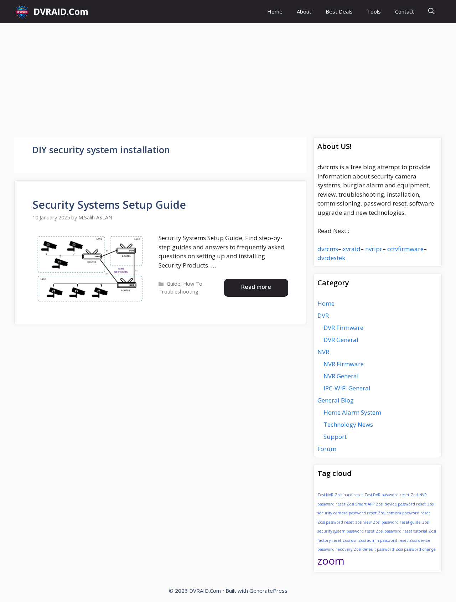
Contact (404, 11)
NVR (323, 352)
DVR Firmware (343, 327)
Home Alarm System (352, 412)
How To (192, 283)
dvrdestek (331, 258)
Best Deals (339, 11)
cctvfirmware (405, 249)
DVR (323, 315)
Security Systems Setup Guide (109, 204)
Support (335, 436)
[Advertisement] (228, 76)
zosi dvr (350, 540)
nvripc (374, 249)
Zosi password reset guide (397, 522)
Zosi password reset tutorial (401, 531)
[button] (431, 11)
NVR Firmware (343, 364)
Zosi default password (374, 549)
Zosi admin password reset (383, 540)
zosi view (363, 522)
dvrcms (327, 249)
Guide (173, 283)
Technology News (348, 424)
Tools (374, 11)
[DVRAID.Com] (22, 11)
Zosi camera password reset (404, 512)
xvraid (352, 249)
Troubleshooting (178, 291)
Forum (326, 449)
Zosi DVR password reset (386, 494)
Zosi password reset (335, 522)
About (304, 11)
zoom (330, 561)
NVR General (341, 376)
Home (275, 11)
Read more (256, 287)
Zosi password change (415, 549)
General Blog (335, 400)
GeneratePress (268, 590)
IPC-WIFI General (346, 388)
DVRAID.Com (60, 11)
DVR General (340, 340)
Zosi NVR (325, 494)
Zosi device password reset (401, 504)
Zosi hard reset (349, 494)
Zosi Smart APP (360, 504)
